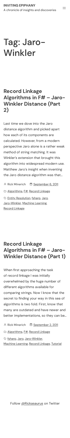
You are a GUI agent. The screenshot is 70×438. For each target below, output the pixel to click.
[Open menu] (64, 8)
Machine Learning (34, 203)
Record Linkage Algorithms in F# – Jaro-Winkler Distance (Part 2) (34, 100)
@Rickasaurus (32, 403)
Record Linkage (39, 191)
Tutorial (56, 344)
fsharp (36, 198)
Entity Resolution (18, 198)
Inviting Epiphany (19, 5)
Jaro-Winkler (12, 203)
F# (26, 191)
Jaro (45, 198)
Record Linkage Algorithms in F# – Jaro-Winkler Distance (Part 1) (35, 250)
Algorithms (14, 191)
